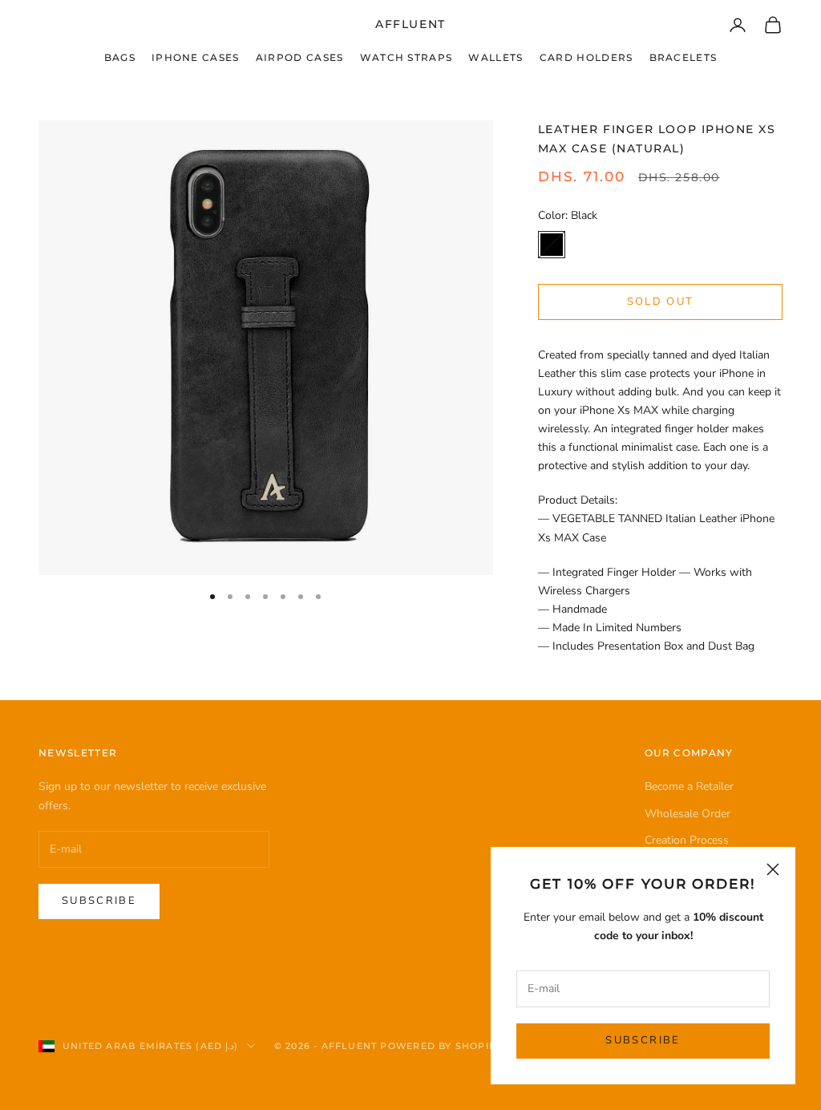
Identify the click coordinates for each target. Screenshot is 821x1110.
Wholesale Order (687, 813)
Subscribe (642, 1040)
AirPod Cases (300, 57)
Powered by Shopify (441, 1045)
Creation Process (687, 840)
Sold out (660, 301)
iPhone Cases (196, 57)
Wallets (495, 57)
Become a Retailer (689, 786)
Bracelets (683, 57)
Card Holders (586, 57)
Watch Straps (406, 57)
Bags (119, 57)
